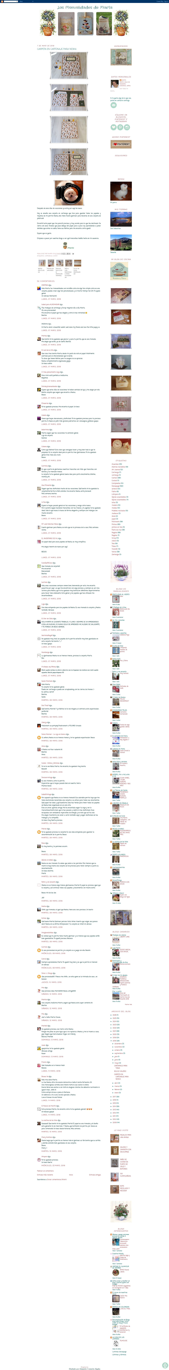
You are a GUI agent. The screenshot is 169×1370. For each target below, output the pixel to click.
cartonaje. (115, 475)
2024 (115, 1021)
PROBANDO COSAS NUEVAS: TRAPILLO (124, 795)
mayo (117, 1063)
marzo (117, 1086)
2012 (114, 1113)
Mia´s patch (116, 991)
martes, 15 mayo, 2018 (52, 1132)
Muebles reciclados (118, 511)
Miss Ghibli (116, 684)
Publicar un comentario (45, 1171)
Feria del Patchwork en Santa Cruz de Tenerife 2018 (125, 996)
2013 (114, 1110)
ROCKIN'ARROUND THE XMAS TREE (125, 833)
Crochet (114, 481)
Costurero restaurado (123, 713)
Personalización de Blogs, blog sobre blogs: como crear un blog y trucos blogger (121, 1322)
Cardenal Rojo (124, 635)
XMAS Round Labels (124, 1271)
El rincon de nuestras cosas (119, 1293)
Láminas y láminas (119, 1355)
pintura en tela (117, 527)
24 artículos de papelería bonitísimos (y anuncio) (125, 1329)
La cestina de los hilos (49, 1120)
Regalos (114, 533)
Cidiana (44, 446)
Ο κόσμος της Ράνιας (49, 667)
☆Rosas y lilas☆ (118, 893)
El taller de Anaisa (118, 697)
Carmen (44, 947)
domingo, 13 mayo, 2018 (52, 1040)
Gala (121, 596)
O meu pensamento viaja (51, 372)
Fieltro (114, 491)
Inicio (71, 1175)
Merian (44, 829)
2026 (115, 1015)
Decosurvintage (47, 777)
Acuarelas (115, 464)
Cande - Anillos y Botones (50, 763)
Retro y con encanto (49, 882)
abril (116, 1083)
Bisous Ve (45, 1076)
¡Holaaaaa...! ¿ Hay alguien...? (124, 739)
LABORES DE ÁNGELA (120, 803)
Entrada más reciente (45, 1175)
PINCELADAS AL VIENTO (120, 594)
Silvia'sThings (117, 880)
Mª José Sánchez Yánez (50, 524)
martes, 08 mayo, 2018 (52, 700)
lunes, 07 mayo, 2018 (51, 299)
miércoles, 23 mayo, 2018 (53, 1166)
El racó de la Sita (48, 350)
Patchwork (115, 522)
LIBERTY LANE (124, 937)
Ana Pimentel (46, 485)
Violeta (44, 415)
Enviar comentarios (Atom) (57, 1179)
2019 (114, 1038)
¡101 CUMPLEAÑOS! (125, 1175)
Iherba (44, 906)
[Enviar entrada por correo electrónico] (72, 254)
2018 (115, 1041)
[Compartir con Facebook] (68, 254)
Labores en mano (118, 749)
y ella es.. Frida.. (125, 1309)
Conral (44, 959)
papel (114, 519)
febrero (117, 1089)
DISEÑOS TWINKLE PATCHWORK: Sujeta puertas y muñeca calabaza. (121, 982)
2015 (114, 1103)
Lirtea (44, 502)
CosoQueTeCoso (47, 563)
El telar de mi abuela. (119, 975)
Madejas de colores (119, 935)
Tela (113, 543)
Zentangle (115, 554)
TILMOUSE (123, 1341)
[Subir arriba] (165, 1366)
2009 (115, 1122)
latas (113, 502)
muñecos (115, 513)
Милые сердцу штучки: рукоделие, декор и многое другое (120, 1236)
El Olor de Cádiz (47, 619)
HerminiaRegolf (47, 635)
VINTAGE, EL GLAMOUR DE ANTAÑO (120, 1267)
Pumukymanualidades (49, 386)
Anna (43, 746)
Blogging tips (84, 1367)
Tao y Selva (124, 660)
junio (116, 1060)
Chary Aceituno (47, 1137)
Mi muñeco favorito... (123, 764)
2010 (114, 1119)
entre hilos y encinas (119, 762)
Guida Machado (47, 681)
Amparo (44, 1157)
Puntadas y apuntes (119, 633)
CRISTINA (45, 285)
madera (114, 505)
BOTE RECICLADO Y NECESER (125, 1188)
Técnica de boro (125, 964)
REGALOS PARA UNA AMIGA (125, 1136)
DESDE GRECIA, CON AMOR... (125, 951)
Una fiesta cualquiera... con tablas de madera (125, 821)
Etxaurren (45, 403)
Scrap (55, 256)
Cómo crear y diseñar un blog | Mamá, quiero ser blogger (121, 1282)
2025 (115, 1018)
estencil (114, 489)
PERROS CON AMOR (124, 883)
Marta (124, 80)
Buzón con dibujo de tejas (125, 896)
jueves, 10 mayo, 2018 (52, 982)
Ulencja (44, 722)
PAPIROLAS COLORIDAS (120, 1307)
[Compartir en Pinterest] (70, 254)
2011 (114, 1116)
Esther (44, 918)
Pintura (114, 524)
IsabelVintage (46, 794)
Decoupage (115, 486)
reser (43, 1045)
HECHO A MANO (47, 860)
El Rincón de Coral (118, 816)
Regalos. (114, 535)
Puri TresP (45, 705)
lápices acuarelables (119, 497)
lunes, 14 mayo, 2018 (51, 1071)
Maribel (44, 1026)
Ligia (43, 604)
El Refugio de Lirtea (119, 607)
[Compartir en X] (66, 254)
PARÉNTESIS (124, 856)
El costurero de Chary (119, 736)
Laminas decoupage (119, 1352)
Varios (114, 552)
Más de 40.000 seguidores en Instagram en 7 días (121, 1287)
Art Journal (116, 470)
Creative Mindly (118, 1254)
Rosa (43, 843)
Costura (114, 478)
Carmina (45, 466)
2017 (114, 1097)
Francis (44, 1062)
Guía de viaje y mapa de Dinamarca (125, 1257)
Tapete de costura (123, 844)
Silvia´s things (47, 973)
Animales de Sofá (124, 687)
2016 (114, 1100)
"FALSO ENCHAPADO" (124, 700)
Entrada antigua (95, 1175)
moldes (114, 508)
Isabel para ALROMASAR (50, 304)
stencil (114, 541)
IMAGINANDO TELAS (119, 710)
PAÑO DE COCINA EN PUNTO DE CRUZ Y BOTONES (124, 1164)
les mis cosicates (118, 620)
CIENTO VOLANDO (118, 855)
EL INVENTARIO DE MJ (50, 538)
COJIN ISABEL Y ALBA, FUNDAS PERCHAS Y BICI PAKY (125, 782)
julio (116, 1057)
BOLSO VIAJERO (120, 1071)
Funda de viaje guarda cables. (125, 726)
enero (117, 1093)
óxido (113, 516)
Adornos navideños (118, 467)
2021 (114, 1031)
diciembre (118, 1044)
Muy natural (124, 673)
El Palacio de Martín (49, 1106)
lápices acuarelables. (119, 500)
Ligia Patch (116, 948)
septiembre (119, 1053)
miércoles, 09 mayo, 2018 (53, 953)
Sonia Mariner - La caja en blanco (54, 734)
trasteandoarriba (118, 867)
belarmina (45, 430)
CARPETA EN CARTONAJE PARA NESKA (121, 1076)
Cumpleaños (116, 483)
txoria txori (116, 659)
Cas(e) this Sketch (123, 1297)
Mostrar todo (128, 1004)
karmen (44, 582)
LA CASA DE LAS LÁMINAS (118, 1338)
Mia (43, 988)
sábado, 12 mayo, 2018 (52, 994)
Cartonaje (49, 256)
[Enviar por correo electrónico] (62, 254)
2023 (115, 1025)
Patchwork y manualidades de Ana (120, 962)
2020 (115, 1034)
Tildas (114, 546)
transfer (115, 549)
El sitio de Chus (117, 646)
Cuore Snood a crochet (125, 752)
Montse (44, 1000)
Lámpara (115, 494)
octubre (117, 1050)
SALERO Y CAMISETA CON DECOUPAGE (125, 1149)
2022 (115, 1028)
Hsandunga (45, 652)
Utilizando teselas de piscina (123, 650)
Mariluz (44, 336)
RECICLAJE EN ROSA (125, 610)
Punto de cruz (116, 530)
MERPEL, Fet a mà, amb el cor (120, 775)
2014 (114, 1106)
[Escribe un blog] (64, 254)
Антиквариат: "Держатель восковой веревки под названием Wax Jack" (120, 1244)
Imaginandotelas (47, 933)
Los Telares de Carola (119, 790)
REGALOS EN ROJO (124, 806)
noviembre (119, 1047)
